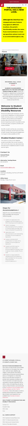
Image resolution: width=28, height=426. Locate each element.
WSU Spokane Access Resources (11, 418)
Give (4, 411)
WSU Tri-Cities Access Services (10, 420)
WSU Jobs (5, 409)
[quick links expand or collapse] (19, 5)
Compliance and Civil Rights (13, 387)
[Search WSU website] (22, 4)
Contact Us (5, 404)
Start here (9, 68)
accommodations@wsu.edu (7, 167)
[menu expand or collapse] (25, 5)
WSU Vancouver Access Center (11, 422)
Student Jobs (6, 406)
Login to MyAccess (14, 1)
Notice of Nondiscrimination (10, 424)
